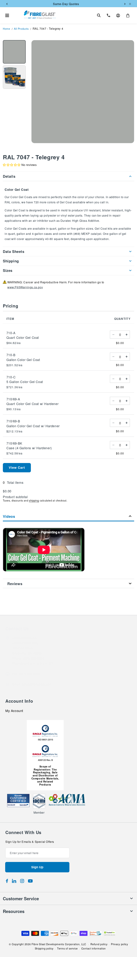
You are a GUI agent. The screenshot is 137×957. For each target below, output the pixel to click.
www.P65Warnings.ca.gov (25, 287)
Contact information (93, 948)
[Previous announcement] (7, 4)
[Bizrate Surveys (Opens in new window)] (24, 805)
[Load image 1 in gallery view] (14, 52)
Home (6, 28)
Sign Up (37, 867)
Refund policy (98, 944)
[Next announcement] (125, 4)
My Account (14, 711)
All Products (21, 28)
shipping (34, 500)
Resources (13, 911)
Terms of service (67, 948)
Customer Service (21, 898)
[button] (7, 15)
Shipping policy (44, 948)
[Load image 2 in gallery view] (14, 77)
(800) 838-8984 (33, 658)
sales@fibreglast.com (36, 684)
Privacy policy (119, 944)
